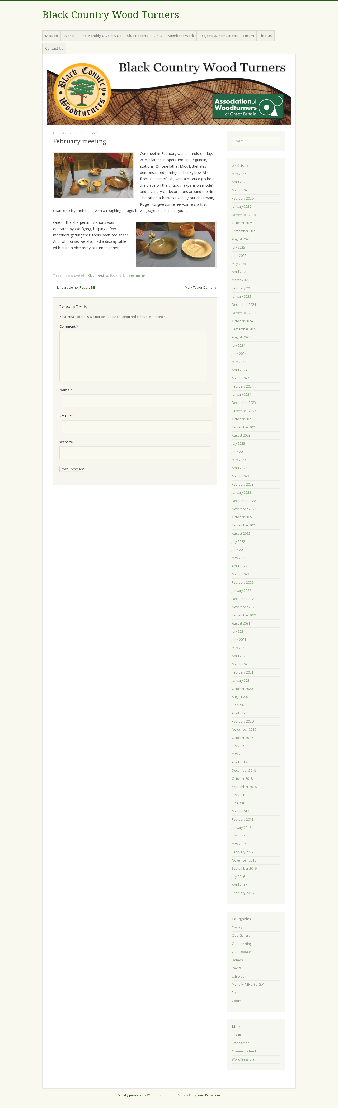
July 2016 (238, 876)
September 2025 (244, 231)
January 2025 (241, 296)
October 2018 (242, 778)
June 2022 (239, 550)
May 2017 (239, 844)
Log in (236, 1035)
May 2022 (239, 558)
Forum (248, 35)
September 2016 (244, 868)
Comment (68, 326)
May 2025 (239, 264)
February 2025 (242, 288)
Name (65, 390)
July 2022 (238, 541)
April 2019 (239, 762)
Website (66, 441)
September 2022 (244, 525)
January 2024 (241, 394)
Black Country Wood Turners (110, 15)
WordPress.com (209, 1095)
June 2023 (239, 451)
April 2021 (239, 656)
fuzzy (93, 133)
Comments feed (244, 1051)
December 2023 (244, 402)
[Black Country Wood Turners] (169, 91)
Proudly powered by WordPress (139, 1095)
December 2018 (244, 770)
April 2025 (239, 272)
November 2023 (244, 411)
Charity (237, 927)
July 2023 (238, 443)
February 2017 (242, 852)
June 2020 (239, 705)
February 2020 (242, 721)
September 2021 (244, 615)
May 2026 (239, 174)
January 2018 (241, 827)
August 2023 (241, 435)
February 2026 (242, 198)
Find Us (265, 35)
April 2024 (239, 370)
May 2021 (239, 648)
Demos (237, 960)
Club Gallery (241, 935)
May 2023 (239, 460)
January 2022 (241, 590)
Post (235, 992)
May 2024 (239, 362)
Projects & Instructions (218, 35)
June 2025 (239, 255)
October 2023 (242, 419)
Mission (51, 35)
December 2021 (244, 599)
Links (158, 35)
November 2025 (244, 214)
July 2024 (238, 345)
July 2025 (238, 247)
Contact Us (54, 48)
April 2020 (239, 713)
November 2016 (244, 860)
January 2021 (241, 680)
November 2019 (244, 729)
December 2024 (244, 304)
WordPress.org (243, 1059)
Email (65, 416)
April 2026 (239, 182)
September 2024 (244, 329)
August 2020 (241, 697)
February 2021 (242, 672)
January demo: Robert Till (74, 287)
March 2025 (240, 280)
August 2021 (241, 623)
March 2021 (240, 664)
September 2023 (244, 427)
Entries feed (241, 1043)
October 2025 (242, 223)
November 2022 (244, 509)
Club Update (241, 952)
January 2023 (241, 492)
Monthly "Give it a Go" (248, 984)
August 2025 (241, 239)
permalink (138, 275)
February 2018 (242, 819)
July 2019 (238, 746)
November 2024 (244, 313)
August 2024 (241, 337)
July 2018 (238, 795)
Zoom (236, 1001)
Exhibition (239, 976)
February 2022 (242, 582)
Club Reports (137, 35)
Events (69, 35)
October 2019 (242, 738)
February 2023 (242, 484)
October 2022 (242, 517)
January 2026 (241, 206)
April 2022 (239, 566)
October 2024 (242, 321)
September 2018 (244, 787)
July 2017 (238, 836)
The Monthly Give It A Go (100, 35)
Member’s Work (181, 35)
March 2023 (240, 476)
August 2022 (241, 533)
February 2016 (242, 893)
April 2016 (239, 885)
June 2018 (239, 803)
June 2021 (239, 639)
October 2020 (242, 688)
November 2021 (244, 607)
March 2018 (240, 811)
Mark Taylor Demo (201, 287)
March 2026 (240, 190)
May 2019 (239, 754)
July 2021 (238, 631)
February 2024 (242, 386)
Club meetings (98, 275)
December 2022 (244, 501)
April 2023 (239, 468)
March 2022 (240, 574)
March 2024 (240, 378)
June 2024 (239, 353)
